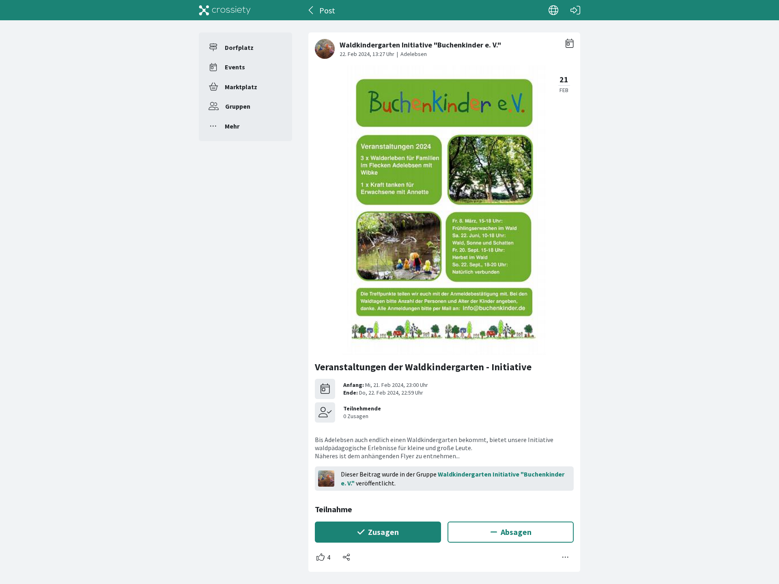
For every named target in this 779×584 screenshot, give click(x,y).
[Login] (575, 10)
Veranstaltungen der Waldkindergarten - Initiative (423, 367)
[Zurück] (311, 10)
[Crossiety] (225, 10)
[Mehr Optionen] (565, 557)
